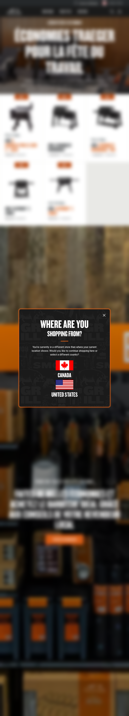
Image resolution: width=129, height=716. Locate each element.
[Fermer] (104, 315)
